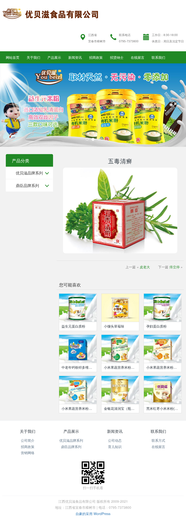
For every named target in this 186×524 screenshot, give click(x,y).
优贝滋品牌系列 (29, 173)
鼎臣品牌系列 (27, 185)
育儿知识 (115, 446)
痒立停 (175, 266)
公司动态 (115, 440)
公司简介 (27, 440)
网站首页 (12, 57)
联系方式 (158, 440)
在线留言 (137, 57)
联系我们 (158, 57)
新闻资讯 (75, 57)
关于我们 (33, 57)
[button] (14, 105)
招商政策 (96, 57)
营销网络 (27, 452)
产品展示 (54, 57)
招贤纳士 (117, 57)
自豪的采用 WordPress (93, 513)
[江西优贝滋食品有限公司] (50, 13)
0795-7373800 (129, 41)
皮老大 (145, 266)
